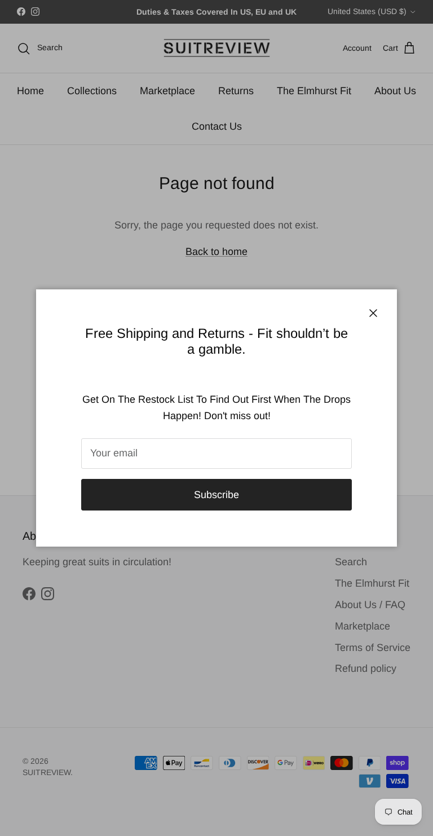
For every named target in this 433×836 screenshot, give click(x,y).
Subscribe (216, 494)
